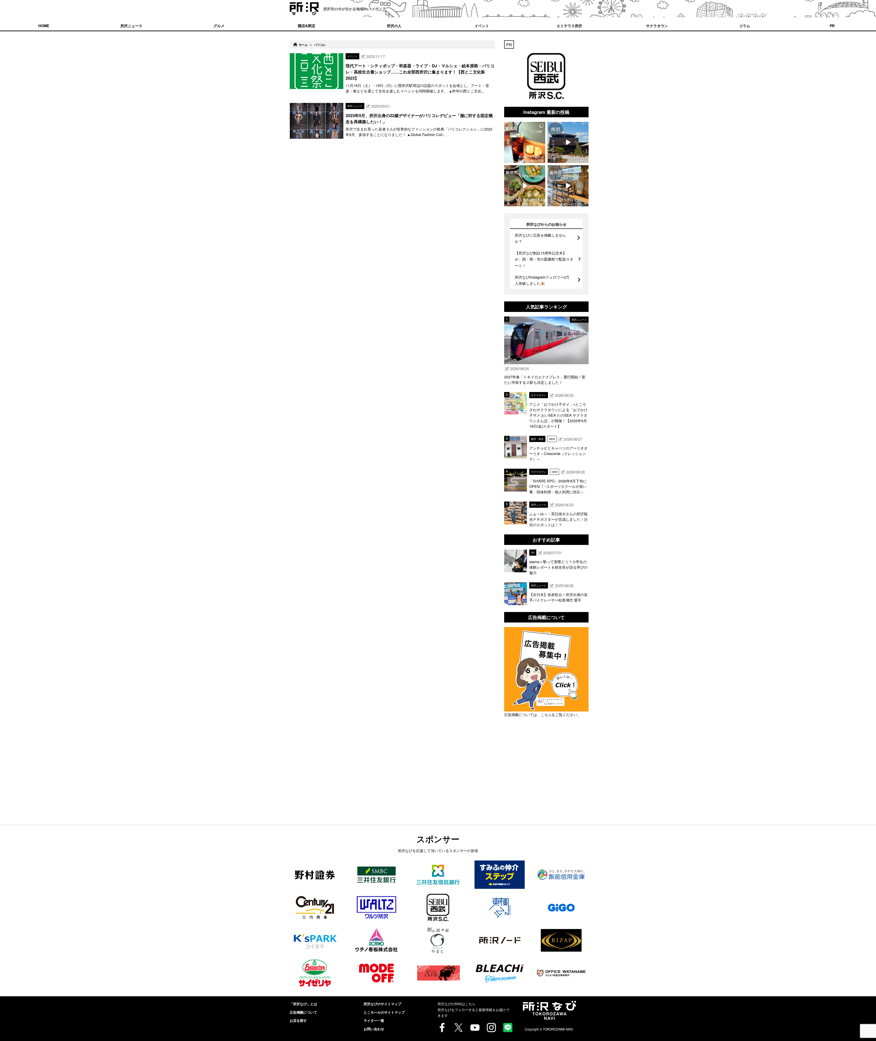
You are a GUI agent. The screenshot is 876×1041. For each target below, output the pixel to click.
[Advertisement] (546, 781)
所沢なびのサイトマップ (382, 1003)
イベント (481, 25)
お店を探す (298, 1020)
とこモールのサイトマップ (384, 1012)
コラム (744, 25)
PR (832, 25)
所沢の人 (394, 25)
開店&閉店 (306, 25)
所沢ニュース (131, 25)
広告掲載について (303, 1012)
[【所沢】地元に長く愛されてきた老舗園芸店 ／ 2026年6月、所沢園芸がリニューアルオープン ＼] (568, 142)
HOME (43, 25)
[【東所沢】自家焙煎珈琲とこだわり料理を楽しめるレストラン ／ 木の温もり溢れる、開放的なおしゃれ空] (524, 142)
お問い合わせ (374, 1028)
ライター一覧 (374, 1020)
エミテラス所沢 (569, 25)
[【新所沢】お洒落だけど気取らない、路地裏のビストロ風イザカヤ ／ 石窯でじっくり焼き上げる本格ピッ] (524, 185)
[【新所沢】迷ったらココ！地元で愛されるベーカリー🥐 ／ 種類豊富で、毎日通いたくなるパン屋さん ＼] (568, 185)
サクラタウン (657, 25)
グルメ (219, 25)
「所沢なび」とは (303, 1003)
